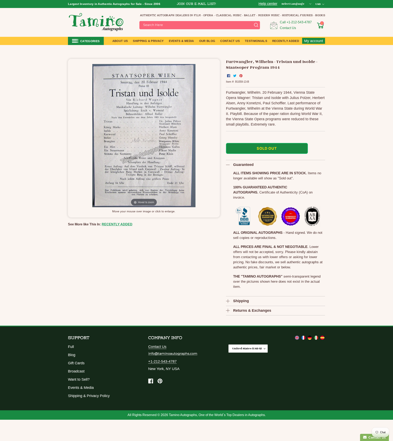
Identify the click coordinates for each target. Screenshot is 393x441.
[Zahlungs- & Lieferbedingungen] (310, 338)
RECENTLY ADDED (117, 224)
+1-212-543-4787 (299, 22)
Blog (71, 355)
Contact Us (288, 28)
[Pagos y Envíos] (322, 338)
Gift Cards (76, 363)
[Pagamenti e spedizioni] (316, 338)
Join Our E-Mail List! (196, 4)
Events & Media (81, 388)
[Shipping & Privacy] (297, 338)
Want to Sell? (79, 379)
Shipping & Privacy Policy (89, 396)
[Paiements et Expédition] (304, 338)
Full (71, 347)
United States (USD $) (247, 348)
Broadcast (76, 371)
